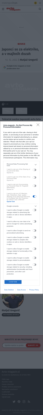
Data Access (21, 290)
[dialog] (21, 207)
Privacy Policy (34, 290)
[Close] (39, 125)
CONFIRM (13, 282)
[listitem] (21, 164)
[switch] (34, 170)
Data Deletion (9, 290)
